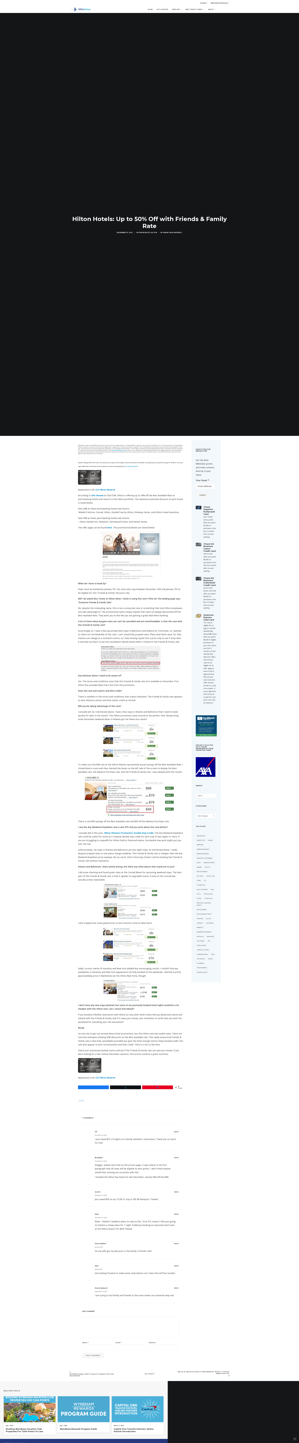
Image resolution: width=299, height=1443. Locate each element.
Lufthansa (209, 1064)
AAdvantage (201, 977)
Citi (205, 1022)
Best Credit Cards (194, 9)
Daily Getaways (202, 1031)
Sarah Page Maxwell (172, 303)
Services (176, 9)
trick (213, 1095)
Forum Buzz (144, 303)
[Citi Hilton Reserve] (89, 625)
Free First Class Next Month (204, 1045)
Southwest (201, 1082)
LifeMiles (200, 1064)
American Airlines (203, 990)
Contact (203, 3)
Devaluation (208, 1035)
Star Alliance (201, 1087)
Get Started (162, 9)
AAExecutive (201, 981)
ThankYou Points (203, 1091)
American (200, 986)
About (211, 9)
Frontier (200, 1060)
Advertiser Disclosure (219, 3)
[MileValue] (80, 9)
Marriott (200, 1069)
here (109, 668)
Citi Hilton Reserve (131, 607)
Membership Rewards (204, 1073)
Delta (199, 1035)
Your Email (202, 621)
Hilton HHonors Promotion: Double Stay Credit (129, 974)
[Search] (227, 10)
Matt (97, 1355)
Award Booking (209, 1004)
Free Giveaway (202, 1051)
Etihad (199, 1040)
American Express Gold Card (208, 758)
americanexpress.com (118, 591)
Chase (199, 1022)
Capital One (210, 1017)
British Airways (202, 1013)
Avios (199, 1004)
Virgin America (202, 1109)
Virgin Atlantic (202, 1113)
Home (150, 9)
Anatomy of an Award (204, 999)
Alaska (210, 981)
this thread (97, 636)
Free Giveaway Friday (204, 1055)
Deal (212, 1031)
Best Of (207, 1008)
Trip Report (201, 1100)
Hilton (154, 303)
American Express (203, 995)
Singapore (210, 1078)
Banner (199, 1008)
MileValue (200, 1078)
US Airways (200, 1104)
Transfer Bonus (202, 1095)
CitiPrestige (201, 1026)
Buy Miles (200, 1017)
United (210, 1100)
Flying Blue (208, 1040)
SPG (209, 1082)
